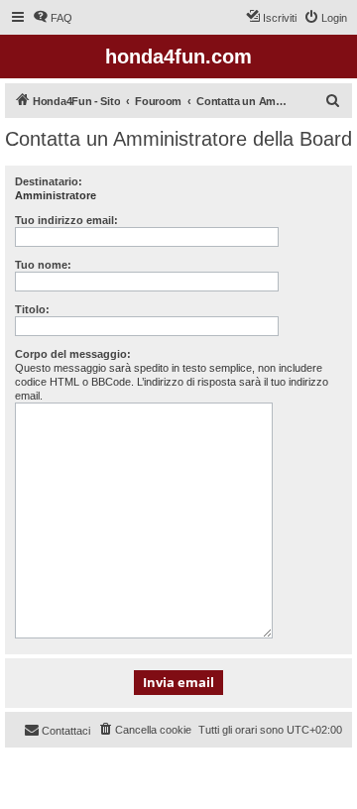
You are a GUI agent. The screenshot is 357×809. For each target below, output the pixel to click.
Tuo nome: (43, 265)
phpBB (79, 763)
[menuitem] (52, 18)
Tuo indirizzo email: (66, 220)
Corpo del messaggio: (73, 354)
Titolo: (32, 309)
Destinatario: (48, 181)
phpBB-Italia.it (138, 777)
